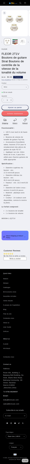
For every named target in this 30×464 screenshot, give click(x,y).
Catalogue (6, 287)
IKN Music (6, 348)
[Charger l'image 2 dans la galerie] (15, 41)
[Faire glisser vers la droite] (28, 42)
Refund (24, 123)
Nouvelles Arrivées (9, 296)
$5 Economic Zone (9, 292)
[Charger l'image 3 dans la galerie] (22, 41)
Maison (5, 278)
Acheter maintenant (15, 113)
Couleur (4, 83)
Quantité (4, 96)
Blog (4, 309)
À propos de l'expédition (11, 305)
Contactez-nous (8, 318)
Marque (5, 283)
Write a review (15, 258)
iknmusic (10, 457)
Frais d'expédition (6, 79)
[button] (4, 3)
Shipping (5, 123)
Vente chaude (8, 300)
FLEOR (5, 344)
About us (6, 322)
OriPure (6, 331)
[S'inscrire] (24, 415)
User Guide (7, 327)
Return (15, 123)
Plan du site (7, 314)
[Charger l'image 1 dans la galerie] (7, 41)
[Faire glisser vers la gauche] (2, 42)
